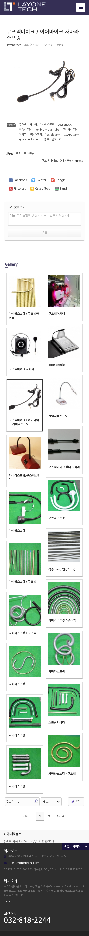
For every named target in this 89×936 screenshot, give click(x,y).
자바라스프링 (47, 124)
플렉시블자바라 (53, 139)
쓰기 (77, 801)
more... (8, 901)
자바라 (33, 124)
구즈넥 (22, 124)
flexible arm (53, 134)
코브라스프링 (70, 129)
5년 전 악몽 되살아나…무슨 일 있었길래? (29, 839)
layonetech (14, 45)
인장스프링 (35, 134)
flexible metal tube (47, 129)
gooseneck (64, 124)
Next (61, 816)
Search (36, 801)
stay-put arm (72, 134)
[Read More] (25, 299)
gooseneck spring (30, 139)
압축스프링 (25, 129)
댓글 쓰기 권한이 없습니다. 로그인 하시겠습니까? (40, 215)
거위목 (22, 134)
